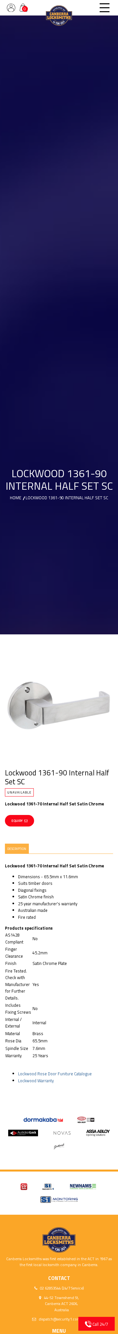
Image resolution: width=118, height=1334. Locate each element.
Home (15, 497)
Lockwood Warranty (36, 1080)
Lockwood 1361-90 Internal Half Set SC (67, 497)
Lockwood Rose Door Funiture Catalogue (55, 1073)
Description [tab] (16, 848)
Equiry (17, 820)
